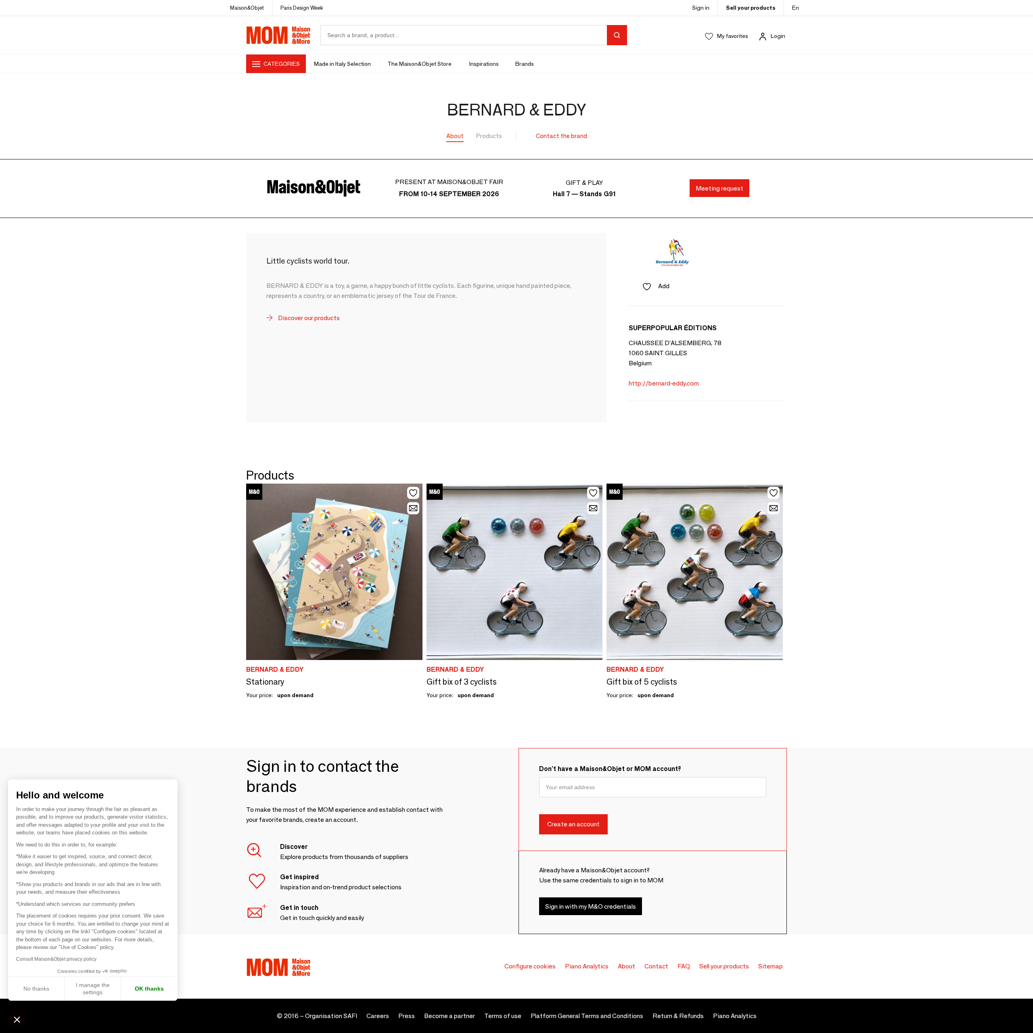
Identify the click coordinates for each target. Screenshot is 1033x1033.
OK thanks (149, 988)
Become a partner (449, 1016)
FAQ (684, 966)
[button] (17, 1019)
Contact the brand (561, 136)
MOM (278, 35)
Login (778, 36)
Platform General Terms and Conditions (587, 1016)
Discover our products (308, 318)
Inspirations (484, 63)
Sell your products (751, 7)
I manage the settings (93, 988)
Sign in (700, 7)
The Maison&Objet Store (420, 63)
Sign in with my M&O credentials (590, 906)
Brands (524, 63)
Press (406, 1016)
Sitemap (770, 966)
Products (489, 136)
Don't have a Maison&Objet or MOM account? (610, 769)
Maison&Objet (247, 7)
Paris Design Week (301, 7)
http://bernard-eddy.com (664, 383)
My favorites (732, 36)
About (455, 136)
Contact (656, 966)
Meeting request (719, 188)
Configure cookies (530, 966)
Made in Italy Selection (342, 63)
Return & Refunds (678, 1016)
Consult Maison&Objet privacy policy (56, 959)
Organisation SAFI (331, 1016)
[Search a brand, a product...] (617, 35)
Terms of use (502, 1016)
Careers (377, 1016)
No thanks (36, 988)
